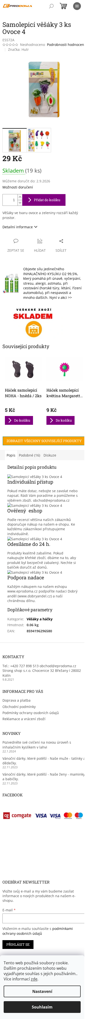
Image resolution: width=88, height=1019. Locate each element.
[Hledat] (51, 6)
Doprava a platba (16, 700)
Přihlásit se (18, 944)
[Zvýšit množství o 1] (19, 197)
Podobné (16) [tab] (29, 455)
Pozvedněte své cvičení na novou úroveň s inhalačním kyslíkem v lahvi (36, 744)
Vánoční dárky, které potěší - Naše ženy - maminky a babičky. (43, 776)
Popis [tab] (11, 455)
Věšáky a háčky (40, 619)
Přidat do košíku (47, 200)
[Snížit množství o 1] (19, 203)
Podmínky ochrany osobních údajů (30, 712)
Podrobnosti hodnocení (66, 44)
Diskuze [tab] (50, 455)
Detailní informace (17, 227)
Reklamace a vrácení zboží (23, 719)
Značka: (18, 49)
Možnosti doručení (17, 187)
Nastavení (42, 991)
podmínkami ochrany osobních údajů (37, 931)
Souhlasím (42, 1007)
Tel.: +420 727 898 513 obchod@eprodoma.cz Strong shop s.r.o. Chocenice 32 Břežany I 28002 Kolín (41, 671)
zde (34, 979)
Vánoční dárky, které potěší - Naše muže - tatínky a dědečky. (43, 760)
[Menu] (77, 6)
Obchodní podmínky (19, 706)
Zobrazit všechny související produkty (44, 440)
